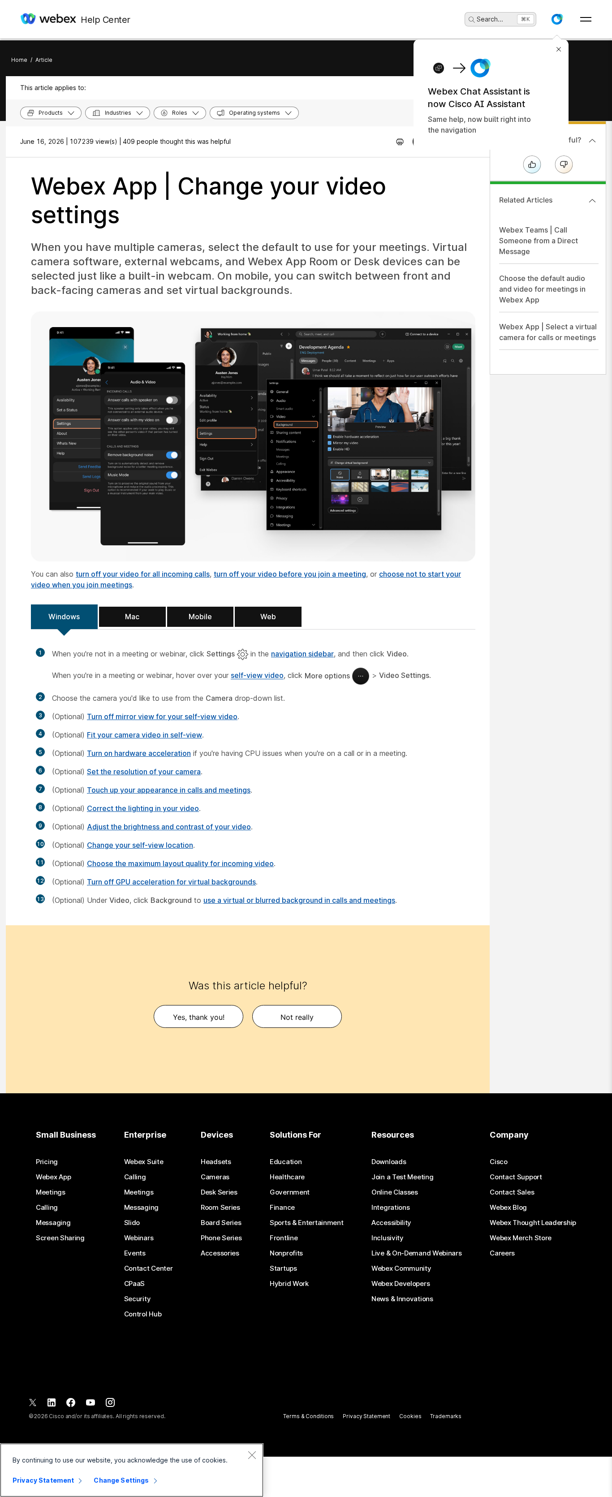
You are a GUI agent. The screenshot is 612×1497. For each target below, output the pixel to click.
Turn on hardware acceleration (139, 753)
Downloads (388, 1162)
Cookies (410, 1416)
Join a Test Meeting (402, 1177)
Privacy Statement (366, 1416)
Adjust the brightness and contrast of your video (169, 826)
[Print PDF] (400, 142)
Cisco (499, 1162)
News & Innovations (402, 1299)
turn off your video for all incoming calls (143, 573)
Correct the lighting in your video (143, 808)
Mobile (200, 616)
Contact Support (516, 1177)
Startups (283, 1268)
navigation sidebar (302, 653)
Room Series (220, 1207)
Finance (282, 1207)
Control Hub (143, 1314)
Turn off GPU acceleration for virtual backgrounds (171, 881)
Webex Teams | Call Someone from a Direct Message (538, 240)
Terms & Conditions (308, 1416)
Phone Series (221, 1238)
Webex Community (401, 1268)
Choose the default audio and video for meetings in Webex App (542, 289)
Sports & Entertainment (306, 1223)
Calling (47, 1207)
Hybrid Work (289, 1284)
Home (19, 59)
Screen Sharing (60, 1238)
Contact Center (148, 1268)
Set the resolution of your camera (144, 771)
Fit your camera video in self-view (144, 734)
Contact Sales (512, 1192)
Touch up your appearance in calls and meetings (168, 789)
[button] (557, 19)
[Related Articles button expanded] (592, 200)
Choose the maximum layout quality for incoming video (180, 863)
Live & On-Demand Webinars (416, 1253)
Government (290, 1192)
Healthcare (287, 1177)
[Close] (251, 1454)
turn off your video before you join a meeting (290, 573)
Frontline (283, 1238)
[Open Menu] (586, 19)
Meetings (50, 1192)
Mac (132, 616)
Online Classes (394, 1192)
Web (268, 616)
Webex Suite (144, 1162)
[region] (131, 1470)
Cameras (215, 1177)
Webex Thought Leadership (533, 1223)
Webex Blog (508, 1207)
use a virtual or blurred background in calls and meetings (299, 900)
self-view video (257, 675)
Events (135, 1253)
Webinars (139, 1238)
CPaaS (134, 1284)
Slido (132, 1223)
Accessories (220, 1253)
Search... (490, 19)
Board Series (221, 1223)
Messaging (53, 1223)
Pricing (47, 1162)
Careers (502, 1253)
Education (286, 1162)
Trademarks (445, 1416)
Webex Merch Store (521, 1238)
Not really (297, 1017)
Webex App (53, 1177)
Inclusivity (387, 1238)
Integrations (390, 1207)
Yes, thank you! (198, 1017)
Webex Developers (400, 1284)
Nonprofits (286, 1253)
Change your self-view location (140, 845)
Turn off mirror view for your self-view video (162, 716)
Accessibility (391, 1223)
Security (137, 1299)
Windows (64, 616)
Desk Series (219, 1192)
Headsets (216, 1162)
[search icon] (472, 20)
